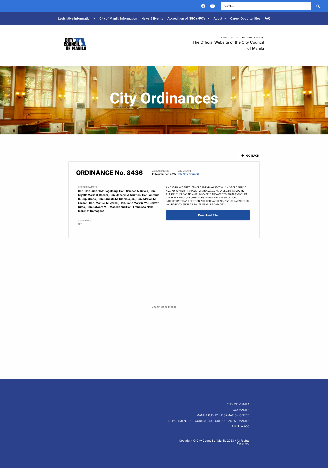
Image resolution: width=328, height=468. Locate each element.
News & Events (152, 18)
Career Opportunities (245, 18)
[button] (250, 155)
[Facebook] (203, 6)
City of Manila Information (118, 18)
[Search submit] (318, 6)
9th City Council (188, 174)
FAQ (267, 18)
